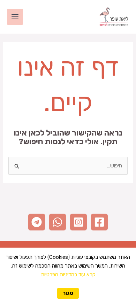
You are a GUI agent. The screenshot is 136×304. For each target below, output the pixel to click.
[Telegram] (36, 222)
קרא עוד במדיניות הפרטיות (68, 274)
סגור (68, 293)
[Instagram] (78, 222)
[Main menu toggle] (15, 17)
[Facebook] (99, 222)
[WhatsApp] (57, 222)
